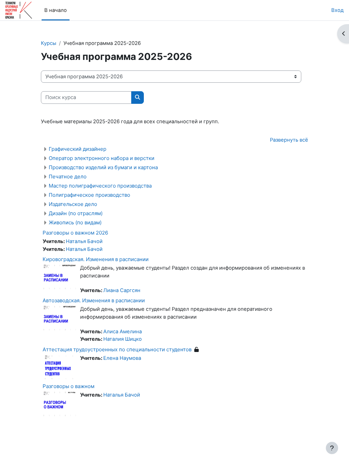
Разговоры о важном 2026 (75, 232)
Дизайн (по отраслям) (76, 213)
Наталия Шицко (122, 339)
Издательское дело (73, 204)
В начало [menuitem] (55, 10)
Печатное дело (68, 176)
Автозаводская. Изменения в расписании (94, 300)
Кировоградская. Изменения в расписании (96, 259)
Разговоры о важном (68, 386)
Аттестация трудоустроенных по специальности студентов (117, 349)
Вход (337, 10)
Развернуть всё (289, 140)
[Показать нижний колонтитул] (332, 448)
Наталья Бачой (84, 241)
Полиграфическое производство (89, 195)
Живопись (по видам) (75, 222)
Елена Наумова (122, 358)
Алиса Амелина (122, 331)
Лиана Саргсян (121, 290)
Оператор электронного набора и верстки (101, 158)
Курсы (48, 43)
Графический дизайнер (77, 149)
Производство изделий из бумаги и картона (103, 167)
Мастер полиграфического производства (100, 185)
